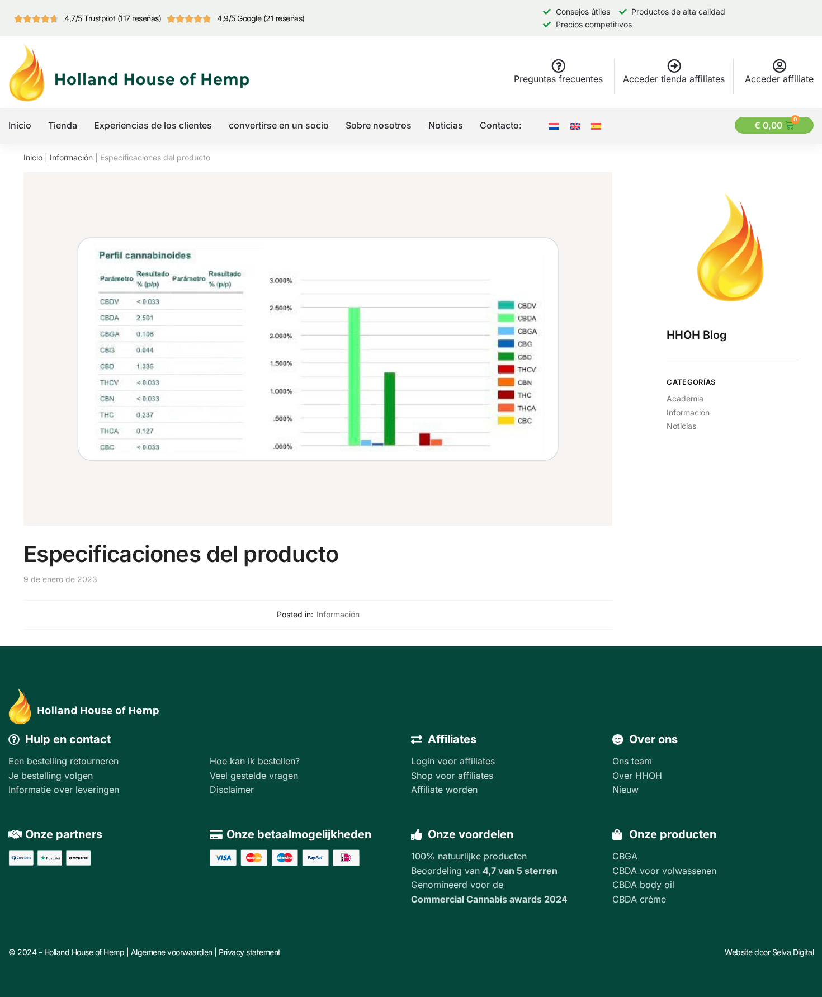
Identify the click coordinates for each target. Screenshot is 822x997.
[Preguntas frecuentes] (558, 66)
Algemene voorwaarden (171, 952)
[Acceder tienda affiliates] (674, 66)
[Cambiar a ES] (596, 125)
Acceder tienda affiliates (674, 78)
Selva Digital (793, 952)
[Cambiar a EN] (574, 125)
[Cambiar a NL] (553, 125)
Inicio (32, 157)
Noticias (681, 426)
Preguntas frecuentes (558, 78)
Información (71, 157)
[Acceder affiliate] (779, 66)
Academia (685, 398)
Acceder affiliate (779, 78)
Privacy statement (250, 952)
